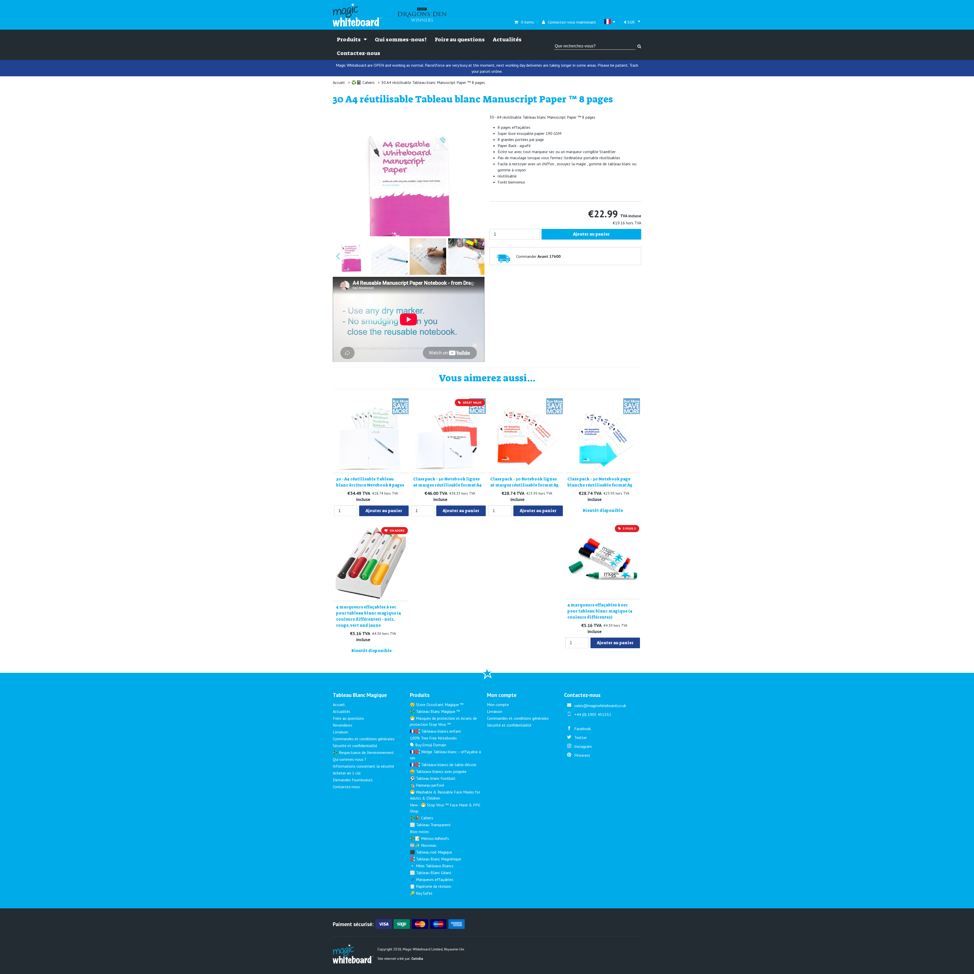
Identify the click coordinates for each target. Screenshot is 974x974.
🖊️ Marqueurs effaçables (431, 879)
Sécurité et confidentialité (355, 745)
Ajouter (384, 510)
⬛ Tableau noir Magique (431, 852)
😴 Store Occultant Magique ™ (436, 704)
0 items (524, 22)
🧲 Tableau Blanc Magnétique (435, 858)
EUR (630, 22)
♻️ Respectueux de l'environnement (363, 752)
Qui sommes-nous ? (349, 759)
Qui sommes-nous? (401, 39)
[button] (351, 256)
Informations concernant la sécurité (363, 766)
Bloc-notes (419, 831)
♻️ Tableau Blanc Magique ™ (435, 711)
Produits (349, 39)
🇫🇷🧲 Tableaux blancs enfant (435, 731)
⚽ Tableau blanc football (432, 778)
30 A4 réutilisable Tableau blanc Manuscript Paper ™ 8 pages (433, 82)
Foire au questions (460, 39)
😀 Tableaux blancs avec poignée (438, 771)
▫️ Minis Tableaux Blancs (432, 865)
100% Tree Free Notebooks (433, 738)
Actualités (507, 39)
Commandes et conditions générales (363, 738)
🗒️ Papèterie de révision (430, 886)
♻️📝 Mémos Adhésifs (429, 838)
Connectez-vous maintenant (569, 22)
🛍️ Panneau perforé (427, 785)
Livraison (340, 731)
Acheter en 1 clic (347, 772)
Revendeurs (342, 725)
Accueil (339, 82)
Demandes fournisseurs (353, 779)
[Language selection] (610, 22)
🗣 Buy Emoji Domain (428, 744)
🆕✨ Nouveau (423, 845)
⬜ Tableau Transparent (430, 824)
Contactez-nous (358, 53)
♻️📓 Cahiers (363, 82)
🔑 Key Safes (421, 893)
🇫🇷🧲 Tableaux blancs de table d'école (443, 764)
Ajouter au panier (591, 234)
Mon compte (498, 704)
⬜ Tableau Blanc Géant (430, 872)
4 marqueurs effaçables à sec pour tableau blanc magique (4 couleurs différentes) (599, 611)
